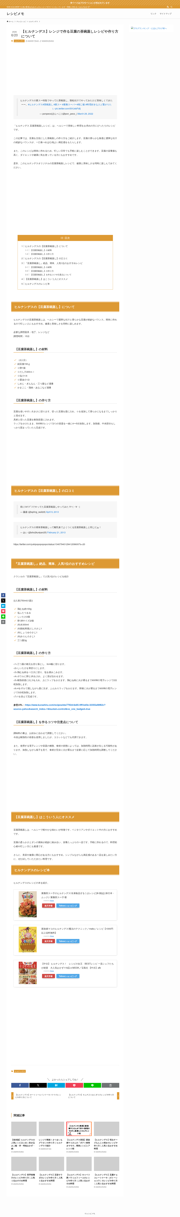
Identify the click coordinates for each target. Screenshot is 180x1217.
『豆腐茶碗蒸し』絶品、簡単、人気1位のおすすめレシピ (54, 263)
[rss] (168, 6)
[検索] (171, 6)
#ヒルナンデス (35, 104)
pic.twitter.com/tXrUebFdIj (68, 108)
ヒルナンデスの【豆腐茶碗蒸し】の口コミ (46, 258)
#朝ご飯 (81, 104)
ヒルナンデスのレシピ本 (37, 283)
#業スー (58, 104)
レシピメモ (15, 13)
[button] (20, 1085)
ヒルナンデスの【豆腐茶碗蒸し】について (46, 246)
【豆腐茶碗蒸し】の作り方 (42, 253)
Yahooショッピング (68, 905)
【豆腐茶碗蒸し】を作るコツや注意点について (50, 274)
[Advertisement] (65, 66)
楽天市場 (48, 905)
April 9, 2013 (52, 512)
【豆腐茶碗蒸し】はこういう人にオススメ (46, 279)
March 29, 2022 (85, 113)
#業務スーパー (69, 104)
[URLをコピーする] (110, 1085)
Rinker (52, 900)
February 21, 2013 (56, 532)
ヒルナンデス (19, 41)
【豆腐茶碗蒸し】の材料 (41, 250)
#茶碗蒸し (48, 104)
